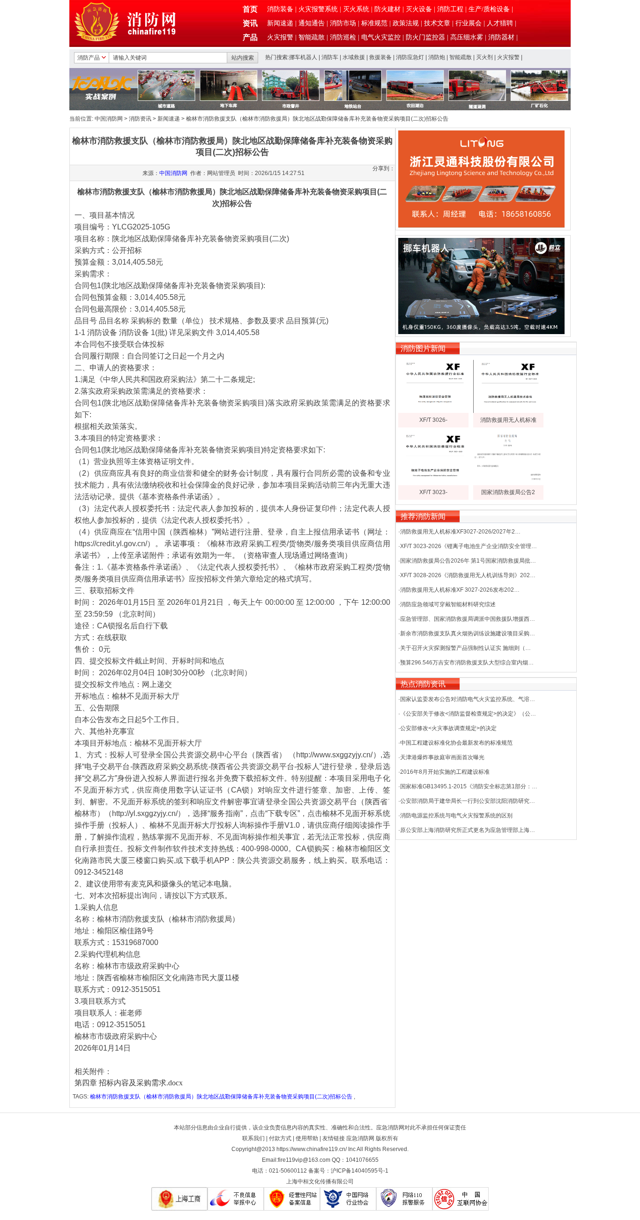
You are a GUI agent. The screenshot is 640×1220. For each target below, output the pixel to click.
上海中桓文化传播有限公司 (320, 1181)
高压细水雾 (466, 37)
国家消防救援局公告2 (508, 492)
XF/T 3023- (433, 492)
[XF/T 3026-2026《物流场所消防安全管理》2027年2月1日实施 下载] (433, 411)
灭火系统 (356, 9)
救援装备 (380, 57)
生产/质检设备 (489, 9)
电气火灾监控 (381, 37)
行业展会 (468, 23)
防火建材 (387, 9)
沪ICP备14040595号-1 (359, 1170)
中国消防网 (109, 118)
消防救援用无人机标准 (508, 420)
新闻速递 (280, 23)
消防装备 (280, 9)
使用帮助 (307, 1138)
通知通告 (311, 23)
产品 (250, 37)
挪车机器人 (303, 57)
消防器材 (501, 37)
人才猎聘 (500, 23)
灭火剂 (484, 57)
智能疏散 (311, 37)
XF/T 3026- (433, 420)
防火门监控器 (425, 37)
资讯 (250, 23)
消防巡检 (343, 37)
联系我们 (253, 1138)
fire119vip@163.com (304, 1160)
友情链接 (333, 1138)
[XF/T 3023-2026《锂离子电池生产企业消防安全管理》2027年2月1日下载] (433, 483)
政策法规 (406, 23)
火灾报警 (280, 37)
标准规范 (374, 23)
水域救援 (353, 57)
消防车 (329, 57)
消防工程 (450, 9)
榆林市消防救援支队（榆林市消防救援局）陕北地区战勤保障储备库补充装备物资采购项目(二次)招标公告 (221, 1096)
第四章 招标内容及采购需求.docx (128, 1083)
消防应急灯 (410, 57)
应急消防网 (360, 1138)
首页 (250, 9)
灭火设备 (419, 9)
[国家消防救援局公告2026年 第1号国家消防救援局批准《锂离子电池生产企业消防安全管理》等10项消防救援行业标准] (508, 483)
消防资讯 (140, 118)
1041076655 (362, 1160)
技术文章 (437, 23)
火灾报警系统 (318, 9)
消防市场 (343, 23)
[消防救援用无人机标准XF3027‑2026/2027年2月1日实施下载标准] (508, 411)
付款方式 (280, 1138)
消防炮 (436, 57)
